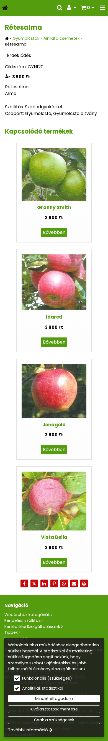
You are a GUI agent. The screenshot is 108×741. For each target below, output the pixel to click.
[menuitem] (5, 8)
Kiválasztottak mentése (54, 709)
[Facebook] (24, 583)
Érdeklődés (19, 55)
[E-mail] (74, 583)
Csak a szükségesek (54, 720)
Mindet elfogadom (54, 698)
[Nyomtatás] (83, 583)
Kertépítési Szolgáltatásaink (32, 626)
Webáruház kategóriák (27, 614)
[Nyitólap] (5, 8)
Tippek (11, 632)
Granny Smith (54, 207)
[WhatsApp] (64, 583)
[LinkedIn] (44, 583)
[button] (102, 8)
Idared (54, 317)
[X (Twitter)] (34, 583)
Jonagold (54, 424)
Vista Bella (54, 537)
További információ (28, 730)
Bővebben (54, 232)
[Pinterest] (54, 583)
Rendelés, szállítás (22, 620)
